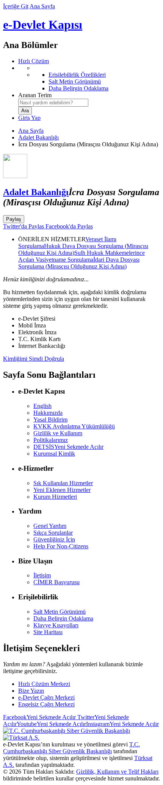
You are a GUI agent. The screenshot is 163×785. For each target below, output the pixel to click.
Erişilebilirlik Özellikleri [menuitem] (77, 74)
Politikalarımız (50, 440)
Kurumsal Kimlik (54, 453)
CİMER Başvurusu (56, 582)
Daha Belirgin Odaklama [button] (63, 618)
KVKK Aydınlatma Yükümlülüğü (74, 426)
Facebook (39, 717)
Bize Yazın (31, 690)
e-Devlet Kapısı (42, 24)
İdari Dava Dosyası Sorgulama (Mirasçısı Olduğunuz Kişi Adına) (78, 263)
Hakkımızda (48, 413)
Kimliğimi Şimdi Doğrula (33, 358)
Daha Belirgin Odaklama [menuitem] (78, 88)
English (42, 406)
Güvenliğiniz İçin (54, 539)
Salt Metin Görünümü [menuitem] (75, 81)
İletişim (42, 575)
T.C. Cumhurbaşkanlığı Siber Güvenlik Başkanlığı (71, 747)
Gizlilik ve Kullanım (57, 433)
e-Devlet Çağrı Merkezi (46, 697)
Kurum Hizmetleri (55, 496)
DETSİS (68, 447)
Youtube (51, 724)
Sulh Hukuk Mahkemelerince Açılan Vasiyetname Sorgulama (81, 256)
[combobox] (53, 103)
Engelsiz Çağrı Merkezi (46, 704)
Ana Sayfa (42, 6)
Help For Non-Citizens (60, 546)
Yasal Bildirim (50, 419)
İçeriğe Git (15, 6)
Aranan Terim (35, 95)
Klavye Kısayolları (55, 625)
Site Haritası (48, 632)
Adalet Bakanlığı (38, 137)
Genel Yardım (49, 526)
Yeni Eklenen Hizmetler (62, 490)
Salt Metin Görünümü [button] (59, 611)
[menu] (89, 78)
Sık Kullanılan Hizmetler (63, 483)
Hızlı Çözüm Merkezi (44, 684)
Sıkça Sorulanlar (53, 532)
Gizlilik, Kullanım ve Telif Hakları (117, 771)
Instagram (122, 724)
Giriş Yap (29, 118)
